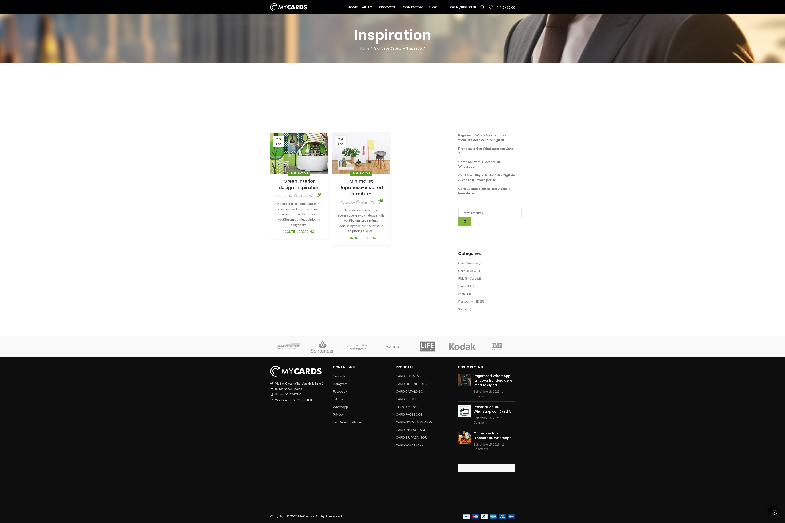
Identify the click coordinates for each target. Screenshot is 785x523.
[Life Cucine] (427, 346)
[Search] (482, 7)
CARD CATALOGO (409, 391)
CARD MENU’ (406, 399)
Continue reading (299, 231)
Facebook (340, 391)
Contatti (339, 376)
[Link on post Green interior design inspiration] (299, 153)
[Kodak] (462, 346)
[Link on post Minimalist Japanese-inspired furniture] (361, 153)
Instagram (340, 384)
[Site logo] (288, 7)
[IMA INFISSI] (497, 346)
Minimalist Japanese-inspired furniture (361, 187)
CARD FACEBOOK (409, 414)
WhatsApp (340, 407)
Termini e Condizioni (347, 422)
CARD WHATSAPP (410, 445)
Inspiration (299, 173)
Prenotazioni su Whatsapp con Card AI (493, 409)
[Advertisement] (392, 94)
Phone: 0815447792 (288, 394)
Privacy (338, 414)
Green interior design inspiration (299, 184)
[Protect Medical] (357, 346)
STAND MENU (407, 407)
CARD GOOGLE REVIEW (414, 422)
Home (364, 48)
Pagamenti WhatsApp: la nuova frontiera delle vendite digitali (493, 380)
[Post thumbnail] (464, 386)
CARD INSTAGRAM (410, 430)
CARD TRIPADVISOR (411, 437)
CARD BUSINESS (408, 376)
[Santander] (322, 346)
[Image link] (296, 371)
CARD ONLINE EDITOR (413, 384)
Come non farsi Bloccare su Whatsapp (493, 435)
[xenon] (287, 346)
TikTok (338, 399)
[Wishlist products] (491, 7)
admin (302, 196)
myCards (392, 346)
